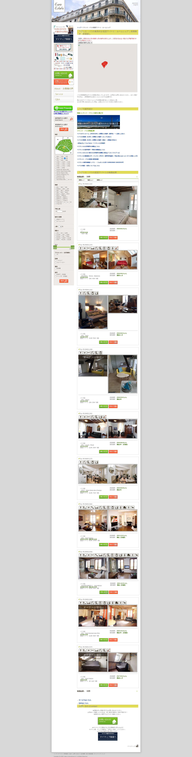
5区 (62, 158)
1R (57, 233)
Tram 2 (65, 200)
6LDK (69, 239)
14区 (63, 164)
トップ (55, 753)
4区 (58, 158)
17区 (63, 166)
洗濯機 (59, 268)
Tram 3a (59, 202)
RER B (59, 197)
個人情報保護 (89, 753)
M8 (58, 192)
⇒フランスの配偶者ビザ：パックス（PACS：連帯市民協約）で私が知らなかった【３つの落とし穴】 (107, 156)
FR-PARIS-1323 (87, 290)
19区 (58, 167)
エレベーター (61, 262)
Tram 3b (59, 204)
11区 (63, 162)
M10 (66, 192)
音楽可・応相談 (61, 274)
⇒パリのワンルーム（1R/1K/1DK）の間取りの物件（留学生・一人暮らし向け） (101, 133)
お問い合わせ (76, 753)
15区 (68, 164)
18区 (68, 166)
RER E (65, 199)
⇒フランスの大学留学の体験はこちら (88, 146)
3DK (68, 236)
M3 (66, 187)
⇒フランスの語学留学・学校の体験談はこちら (91, 149)
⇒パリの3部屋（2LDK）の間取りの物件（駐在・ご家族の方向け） (97, 140)
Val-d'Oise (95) (61, 179)
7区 (58, 160)
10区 (58, 162)
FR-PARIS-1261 (87, 413)
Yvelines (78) (61, 176)
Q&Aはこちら (83, 703)
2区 (62, 156)
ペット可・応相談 (62, 276)
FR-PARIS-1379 (87, 245)
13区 (58, 164)
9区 (67, 160)
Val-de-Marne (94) (62, 173)
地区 (90, 180)
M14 (58, 195)
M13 (68, 194)
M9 (62, 192)
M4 (64, 189)
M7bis (67, 190)
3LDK (58, 238)
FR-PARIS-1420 (87, 184)
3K (63, 236)
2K (63, 234)
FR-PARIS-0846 (87, 504)
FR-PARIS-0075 (87, 647)
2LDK (58, 236)
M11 (58, 194)
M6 (58, 190)
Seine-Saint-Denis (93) (64, 171)
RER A (64, 195)
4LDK (69, 238)
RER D (59, 199)
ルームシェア (61, 221)
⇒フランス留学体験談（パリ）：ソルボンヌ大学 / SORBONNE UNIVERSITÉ (100, 162)
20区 (63, 167)
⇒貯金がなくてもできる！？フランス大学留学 (91, 143)
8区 (62, 160)
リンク (103, 753)
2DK (68, 234)
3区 (67, 156)
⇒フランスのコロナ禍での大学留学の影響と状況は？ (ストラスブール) (98, 153)
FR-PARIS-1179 (87, 459)
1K (62, 233)
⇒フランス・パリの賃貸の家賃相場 (87, 159)
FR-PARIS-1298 (87, 349)
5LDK (63, 239)
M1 (58, 187)
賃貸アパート (61, 219)
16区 (58, 166)
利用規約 (66, 753)
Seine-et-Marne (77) (63, 174)
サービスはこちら (85, 700)
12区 (68, 162)
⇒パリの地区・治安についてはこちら (88, 165)
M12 (63, 194)
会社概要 (83, 753)
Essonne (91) (61, 178)
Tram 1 (59, 200)
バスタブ (59, 260)
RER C (65, 197)
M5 (68, 189)
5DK (58, 239)
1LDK (58, 234)
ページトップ (131, 746)
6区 (67, 158)
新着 (99, 180)
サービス (60, 753)
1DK (66, 233)
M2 (62, 187)
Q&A (70, 753)
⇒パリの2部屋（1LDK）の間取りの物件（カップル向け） (94, 137)
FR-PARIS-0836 (87, 599)
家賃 (81, 180)
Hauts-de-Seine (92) (63, 169)
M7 (62, 190)
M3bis (58, 189)
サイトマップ (97, 753)
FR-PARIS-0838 (87, 552)
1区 (58, 156)
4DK (64, 238)
